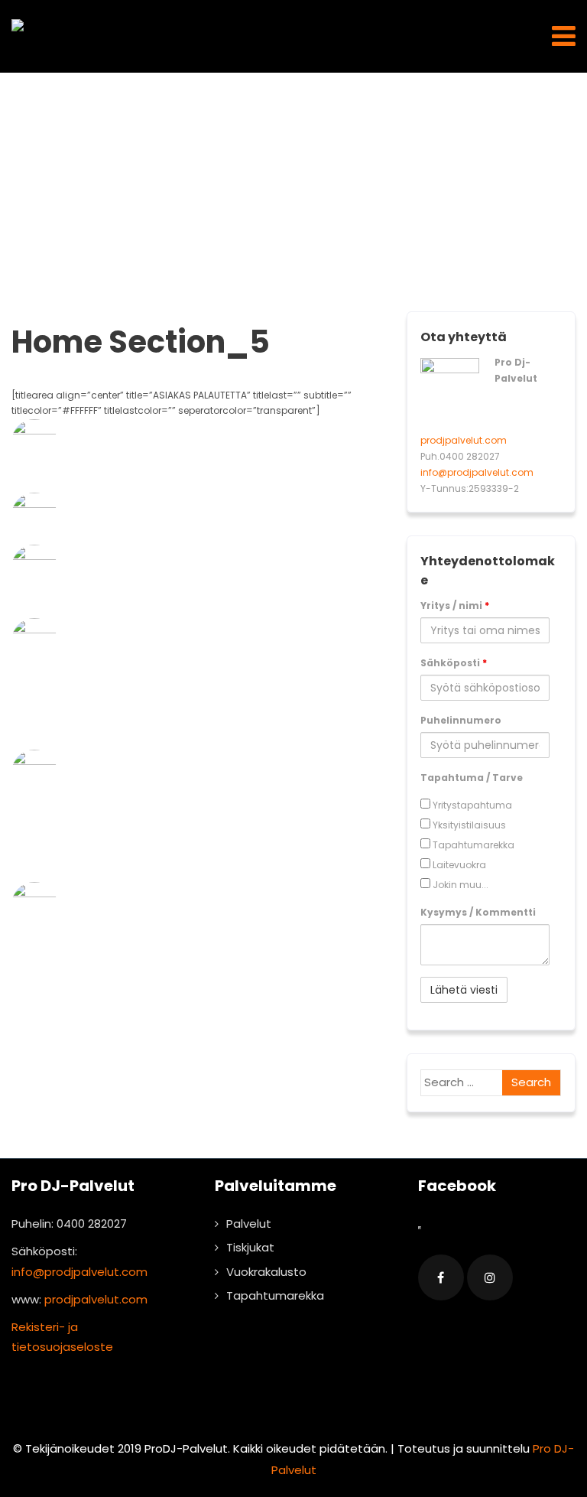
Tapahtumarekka (472, 844)
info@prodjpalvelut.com (476, 472)
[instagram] (490, 1277)
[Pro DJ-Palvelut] (17, 25)
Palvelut (248, 1223)
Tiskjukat (250, 1247)
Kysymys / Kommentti (478, 912)
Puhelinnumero (460, 720)
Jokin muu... (459, 884)
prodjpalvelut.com (463, 440)
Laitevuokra (458, 864)
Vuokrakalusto (266, 1272)
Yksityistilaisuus (468, 824)
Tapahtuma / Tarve (471, 777)
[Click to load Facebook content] (419, 1227)
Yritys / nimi (454, 605)
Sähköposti (453, 662)
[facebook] (441, 1277)
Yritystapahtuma (471, 805)
